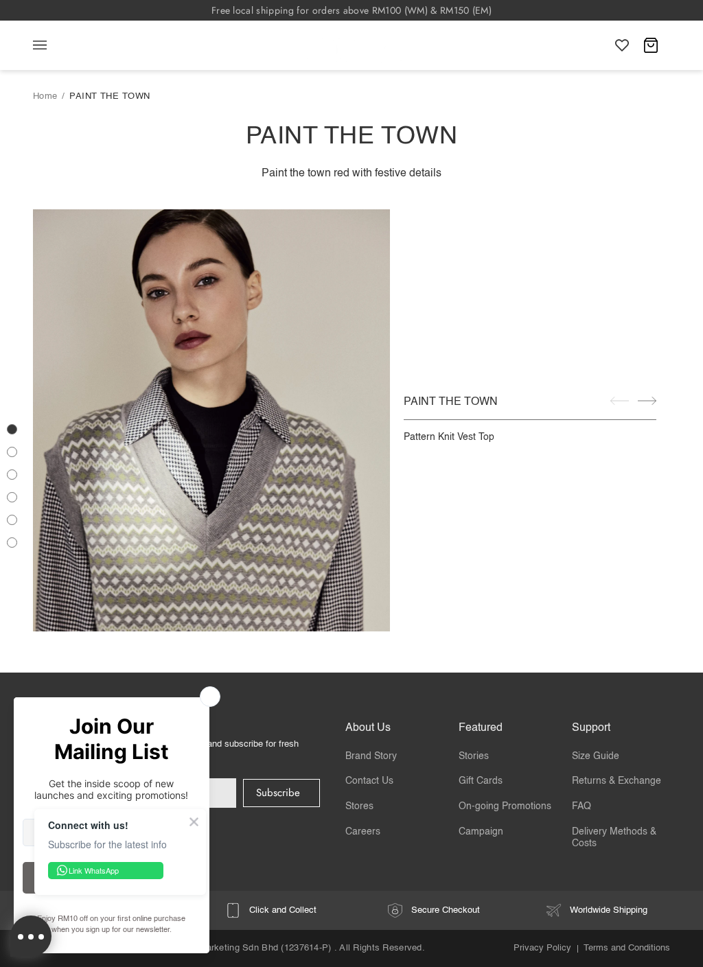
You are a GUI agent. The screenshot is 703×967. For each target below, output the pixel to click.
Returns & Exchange (616, 781)
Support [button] (591, 728)
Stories (474, 756)
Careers (362, 832)
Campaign (481, 832)
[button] (12, 429)
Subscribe (278, 792)
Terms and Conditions (627, 948)
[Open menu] (53, 45)
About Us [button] (368, 728)
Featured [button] (481, 728)
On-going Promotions (505, 806)
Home (45, 96)
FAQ (581, 806)
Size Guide (595, 756)
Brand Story (371, 756)
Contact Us (369, 781)
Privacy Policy (542, 948)
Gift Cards (481, 781)
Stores (359, 806)
